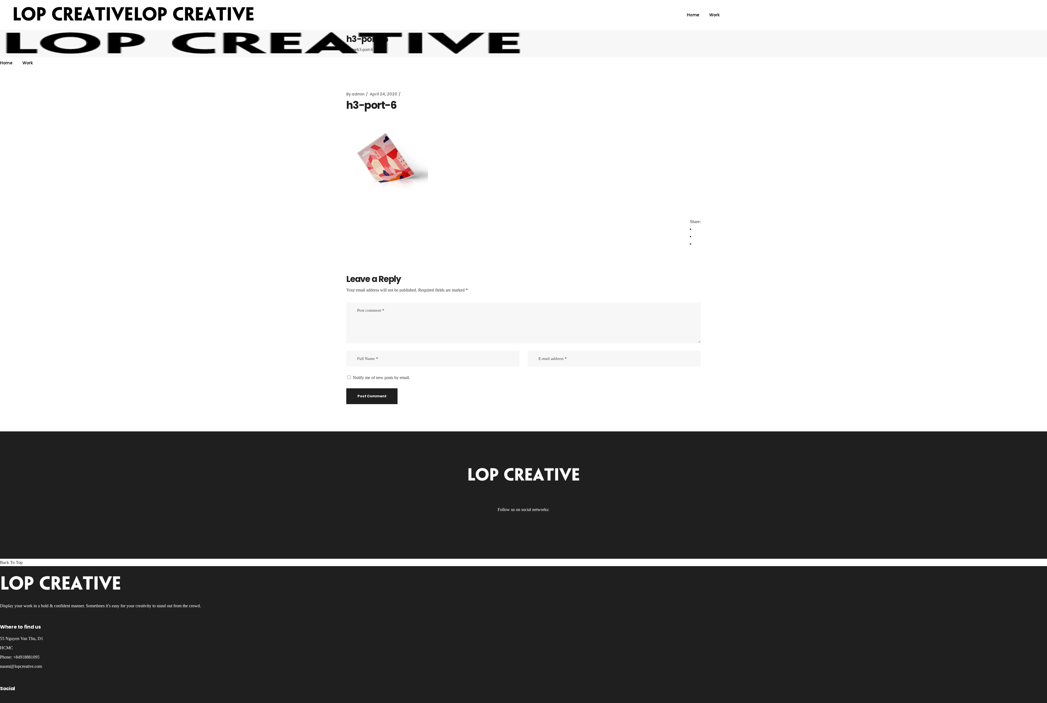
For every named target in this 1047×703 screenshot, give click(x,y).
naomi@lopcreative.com (21, 666)
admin (358, 94)
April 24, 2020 (383, 94)
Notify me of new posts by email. (381, 377)
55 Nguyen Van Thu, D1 (21, 638)
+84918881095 (26, 657)
